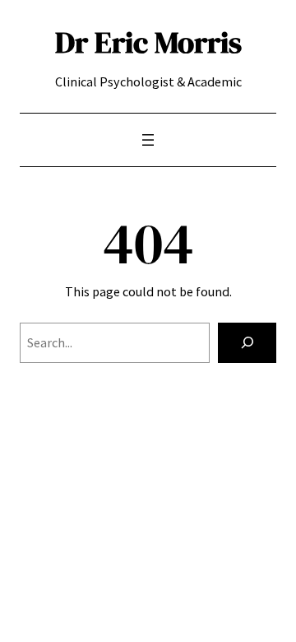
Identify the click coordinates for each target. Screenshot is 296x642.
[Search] (247, 343)
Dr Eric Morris (148, 42)
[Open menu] (148, 140)
